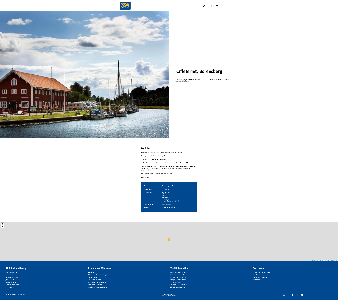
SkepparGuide (257, 280)
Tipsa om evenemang (95, 284)
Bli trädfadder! (10, 287)
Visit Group (161, 298)
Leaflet (315, 260)
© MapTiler (320, 260)
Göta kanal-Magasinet (260, 277)
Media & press (92, 277)
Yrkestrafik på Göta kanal (178, 284)
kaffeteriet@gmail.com (169, 207)
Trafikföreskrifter (175, 282)
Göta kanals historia (12, 277)
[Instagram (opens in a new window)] (297, 295)
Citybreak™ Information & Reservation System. (176, 298)
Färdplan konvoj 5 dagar (178, 277)
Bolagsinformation (11, 272)
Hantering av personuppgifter (15, 294)
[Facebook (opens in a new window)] (292, 295)
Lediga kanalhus (11, 282)
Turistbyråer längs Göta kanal (97, 287)
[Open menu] (217, 5)
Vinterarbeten (10, 275)
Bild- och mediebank (94, 280)
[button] (169, 239)
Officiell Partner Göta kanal (97, 282)
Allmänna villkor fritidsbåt (178, 272)
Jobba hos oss (10, 280)
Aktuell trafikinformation (178, 287)
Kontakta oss (92, 272)
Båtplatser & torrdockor (177, 275)
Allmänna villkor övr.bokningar (98, 275)
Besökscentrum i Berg (12, 284)
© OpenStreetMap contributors (330, 260)
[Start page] (125, 6)
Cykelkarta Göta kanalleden (262, 272)
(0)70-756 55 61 (166, 204)
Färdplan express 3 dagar (178, 280)
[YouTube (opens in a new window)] (301, 295)
